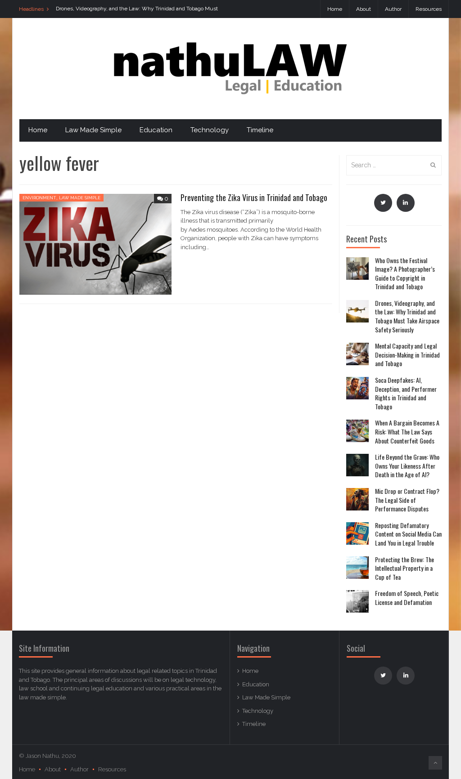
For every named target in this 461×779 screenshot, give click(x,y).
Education (156, 130)
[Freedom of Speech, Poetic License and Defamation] (357, 601)
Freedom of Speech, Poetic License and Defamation (406, 597)
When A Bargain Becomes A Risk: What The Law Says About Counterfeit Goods (407, 431)
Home (334, 9)
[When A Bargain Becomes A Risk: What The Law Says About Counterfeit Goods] (357, 431)
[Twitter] (383, 203)
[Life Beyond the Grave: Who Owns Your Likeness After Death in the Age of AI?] (357, 465)
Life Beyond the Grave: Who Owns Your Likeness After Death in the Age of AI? (407, 465)
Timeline (260, 130)
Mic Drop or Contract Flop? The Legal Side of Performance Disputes (407, 500)
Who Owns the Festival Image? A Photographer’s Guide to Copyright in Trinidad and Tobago (405, 273)
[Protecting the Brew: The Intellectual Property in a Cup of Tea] (357, 567)
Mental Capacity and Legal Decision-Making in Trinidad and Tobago (407, 354)
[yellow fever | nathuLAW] (230, 68)
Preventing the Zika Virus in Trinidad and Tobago (254, 197)
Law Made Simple (93, 130)
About (363, 9)
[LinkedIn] (406, 203)
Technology (209, 130)
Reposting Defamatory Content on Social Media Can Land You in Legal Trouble (408, 534)
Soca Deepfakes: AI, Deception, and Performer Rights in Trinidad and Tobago (406, 393)
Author (393, 9)
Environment (39, 197)
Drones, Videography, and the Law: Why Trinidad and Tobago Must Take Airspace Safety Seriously (407, 316)
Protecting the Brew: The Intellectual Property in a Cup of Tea (404, 568)
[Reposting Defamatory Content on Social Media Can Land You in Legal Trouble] (357, 533)
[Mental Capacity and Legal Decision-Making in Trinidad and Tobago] (357, 354)
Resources (429, 9)
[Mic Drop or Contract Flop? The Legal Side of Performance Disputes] (357, 499)
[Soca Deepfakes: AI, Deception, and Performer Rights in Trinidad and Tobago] (357, 388)
